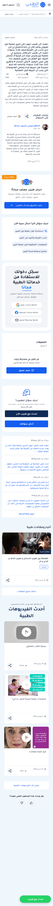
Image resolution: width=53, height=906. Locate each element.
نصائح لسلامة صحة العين (35, 251)
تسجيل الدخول (8, 5)
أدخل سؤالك (26, 424)
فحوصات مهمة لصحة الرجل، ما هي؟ (29, 699)
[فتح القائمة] (48, 5)
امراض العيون (24, 14)
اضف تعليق (24, 370)
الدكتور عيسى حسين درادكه (27, 125)
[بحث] (18, 5)
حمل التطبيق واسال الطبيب (29, 205)
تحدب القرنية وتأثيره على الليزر (33, 237)
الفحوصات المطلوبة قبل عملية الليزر (30, 244)
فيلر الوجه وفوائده (37, 751)
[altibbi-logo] (36, 5)
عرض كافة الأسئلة (26, 513)
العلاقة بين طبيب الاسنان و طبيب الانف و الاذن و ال (28, 560)
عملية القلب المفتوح (36, 646)
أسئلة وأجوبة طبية (38, 14)
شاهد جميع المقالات (26, 591)
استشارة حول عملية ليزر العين (29, 230)
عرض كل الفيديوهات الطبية (26, 785)
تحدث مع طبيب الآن (26, 414)
